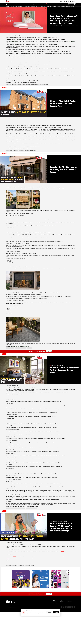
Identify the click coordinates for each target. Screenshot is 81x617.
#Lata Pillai (47, 84)
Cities (54, 4)
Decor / (52, 365)
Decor (8, 385)
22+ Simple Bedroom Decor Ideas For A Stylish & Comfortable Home (19, 346)
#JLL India (19, 84)
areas (28, 188)
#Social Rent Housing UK (9, 150)
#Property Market (27, 150)
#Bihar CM (32, 565)
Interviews (58, 4)
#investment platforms (14, 84)
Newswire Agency (63, 13)
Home (54, 600)
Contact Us (61, 601)
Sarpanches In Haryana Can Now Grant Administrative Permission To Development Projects (22, 82)
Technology (23, 4)
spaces (19, 389)
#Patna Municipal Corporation (20, 565)
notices (25, 549)
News (61, 600)
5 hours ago (59, 521)
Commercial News (9, 542)
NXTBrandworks (49, 4)
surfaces (56, 222)
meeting (14, 556)
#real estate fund (28, 84)
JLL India (63, 39)
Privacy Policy (70, 601)
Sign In (61, 1)
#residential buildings (8, 565)
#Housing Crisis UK (15, 150)
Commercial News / (54, 521)
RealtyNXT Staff (15, 184)
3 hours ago (56, 365)
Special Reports (29, 4)
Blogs (7, 184)
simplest (12, 434)
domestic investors (14, 41)
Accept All (56, 612)
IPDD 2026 (44, 4)
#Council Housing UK (21, 150)
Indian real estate (8, 39)
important (16, 243)
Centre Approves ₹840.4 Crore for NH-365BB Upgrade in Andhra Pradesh (46, 6)
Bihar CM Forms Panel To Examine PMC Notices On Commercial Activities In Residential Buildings (18, 6)
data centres (71, 41)
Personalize (49, 612)
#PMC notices (14, 565)
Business (14, 4)
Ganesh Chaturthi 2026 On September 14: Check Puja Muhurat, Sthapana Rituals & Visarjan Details (24, 506)
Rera (62, 4)
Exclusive (39, 4)
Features (10, 4)
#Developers (32, 84)
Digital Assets (35, 4)
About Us (69, 600)
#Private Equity (23, 84)
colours (20, 499)
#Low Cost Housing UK (33, 150)
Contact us (65, 4)
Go (75, 4)
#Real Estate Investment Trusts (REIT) (40, 84)
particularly (48, 401)
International (18, 4)
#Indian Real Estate (8, 84)
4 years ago (58, 13)
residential (70, 546)
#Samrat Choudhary (27, 565)
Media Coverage (55, 601)
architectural (32, 455)
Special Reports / (54, 13)
